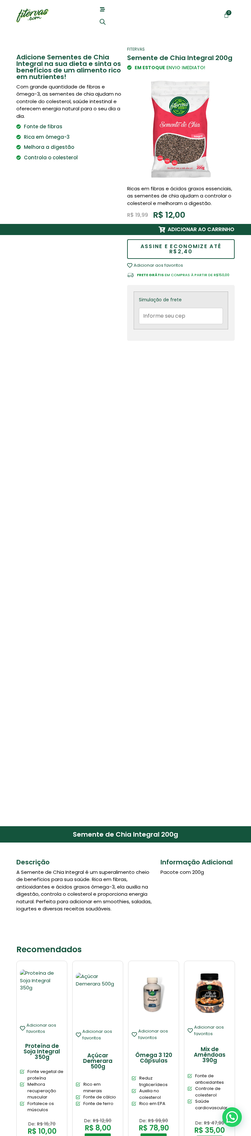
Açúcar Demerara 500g (97, 1060)
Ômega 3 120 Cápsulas (153, 1058)
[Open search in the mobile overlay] (102, 21)
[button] (232, 1117)
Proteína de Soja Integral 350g (42, 1051)
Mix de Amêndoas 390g (210, 1054)
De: (31, 1124)
